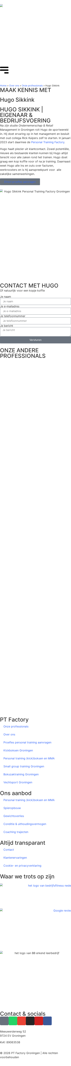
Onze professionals (32, 85)
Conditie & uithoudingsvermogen (24, 824)
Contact (8, 849)
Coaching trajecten (15, 832)
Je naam (5, 296)
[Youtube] (38, 1021)
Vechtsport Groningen (17, 782)
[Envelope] (21, 1021)
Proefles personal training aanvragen (27, 742)
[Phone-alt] (4, 1021)
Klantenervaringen (15, 857)
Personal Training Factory (47, 142)
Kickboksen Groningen (18, 750)
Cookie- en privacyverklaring (22, 865)
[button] (35, 702)
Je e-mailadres (9, 306)
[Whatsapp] (13, 1021)
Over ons (14, 85)
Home (3, 85)
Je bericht (6, 325)
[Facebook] (47, 1021)
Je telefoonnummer (12, 316)
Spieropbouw (12, 808)
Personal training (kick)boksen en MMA (29, 758)
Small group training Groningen (23, 766)
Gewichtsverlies (13, 816)
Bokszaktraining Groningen (21, 774)
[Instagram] (30, 1021)
